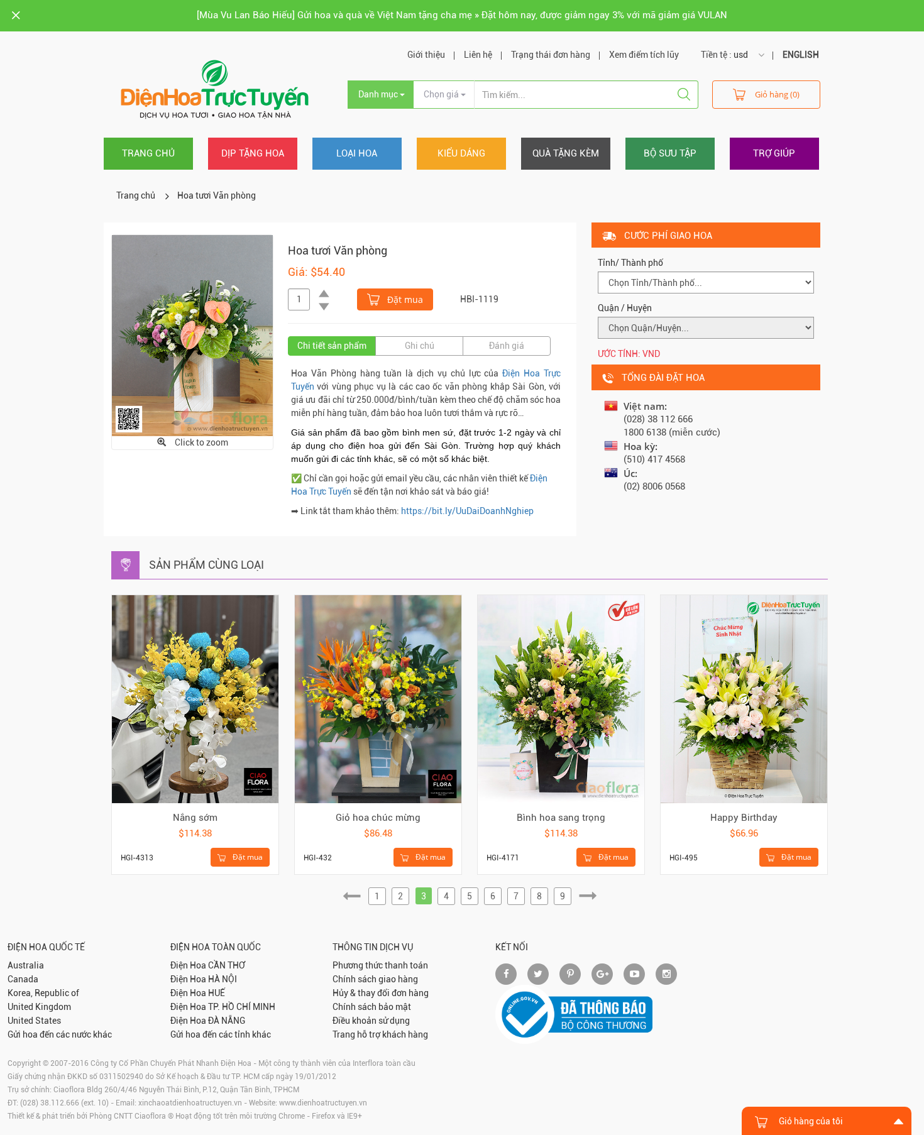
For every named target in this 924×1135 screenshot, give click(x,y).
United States (34, 1021)
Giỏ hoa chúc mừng (378, 817)
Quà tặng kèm (565, 153)
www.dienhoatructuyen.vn (323, 1103)
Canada (23, 979)
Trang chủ (148, 153)
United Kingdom (39, 1007)
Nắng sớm (195, 817)
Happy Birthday (744, 817)
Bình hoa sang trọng (561, 817)
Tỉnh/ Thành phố (630, 263)
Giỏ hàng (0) (777, 94)
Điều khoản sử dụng (371, 1021)
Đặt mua (404, 299)
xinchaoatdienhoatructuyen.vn (190, 1103)
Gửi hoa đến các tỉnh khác (220, 1034)
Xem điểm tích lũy (644, 55)
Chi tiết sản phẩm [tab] (331, 346)
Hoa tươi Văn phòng (216, 195)
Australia (26, 965)
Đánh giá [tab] (506, 346)
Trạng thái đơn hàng (550, 55)
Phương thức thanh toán (380, 965)
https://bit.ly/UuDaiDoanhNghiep (467, 511)
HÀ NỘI (222, 979)
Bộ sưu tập (670, 153)
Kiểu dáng (461, 153)
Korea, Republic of (43, 993)
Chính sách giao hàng (375, 979)
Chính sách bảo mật (372, 1007)
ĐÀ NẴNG (226, 1021)
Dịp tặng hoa (252, 153)
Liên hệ (478, 55)
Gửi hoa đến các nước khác (60, 1034)
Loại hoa (356, 153)
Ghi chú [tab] (419, 346)
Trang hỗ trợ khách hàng (380, 1034)
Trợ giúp (774, 153)
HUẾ (216, 993)
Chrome (291, 1116)
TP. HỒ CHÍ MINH (241, 1007)
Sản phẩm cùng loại (206, 564)
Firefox (323, 1116)
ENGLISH (801, 55)
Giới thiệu (426, 55)
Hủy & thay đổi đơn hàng (381, 993)
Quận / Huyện (625, 308)
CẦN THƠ (226, 965)
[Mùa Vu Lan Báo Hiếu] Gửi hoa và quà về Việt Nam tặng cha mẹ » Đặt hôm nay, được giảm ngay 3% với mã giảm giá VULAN (462, 15)
